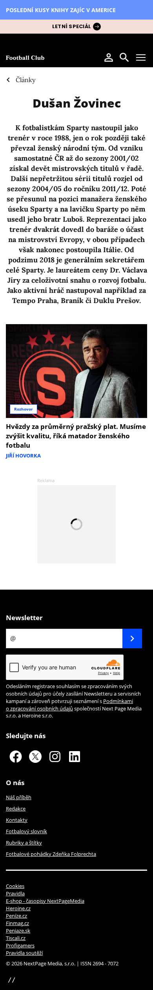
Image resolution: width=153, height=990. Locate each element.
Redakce (16, 808)
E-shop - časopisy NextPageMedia (45, 900)
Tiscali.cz (16, 938)
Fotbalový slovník (26, 831)
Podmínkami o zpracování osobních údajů (69, 705)
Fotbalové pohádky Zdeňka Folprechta (51, 853)
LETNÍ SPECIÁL (71, 26)
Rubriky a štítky (24, 842)
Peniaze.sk (18, 930)
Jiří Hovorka (23, 455)
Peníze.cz (16, 915)
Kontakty (16, 819)
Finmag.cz (17, 923)
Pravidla (15, 893)
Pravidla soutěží (24, 952)
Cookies (15, 886)
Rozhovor (23, 409)
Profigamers (20, 945)
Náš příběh (18, 797)
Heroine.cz (18, 908)
